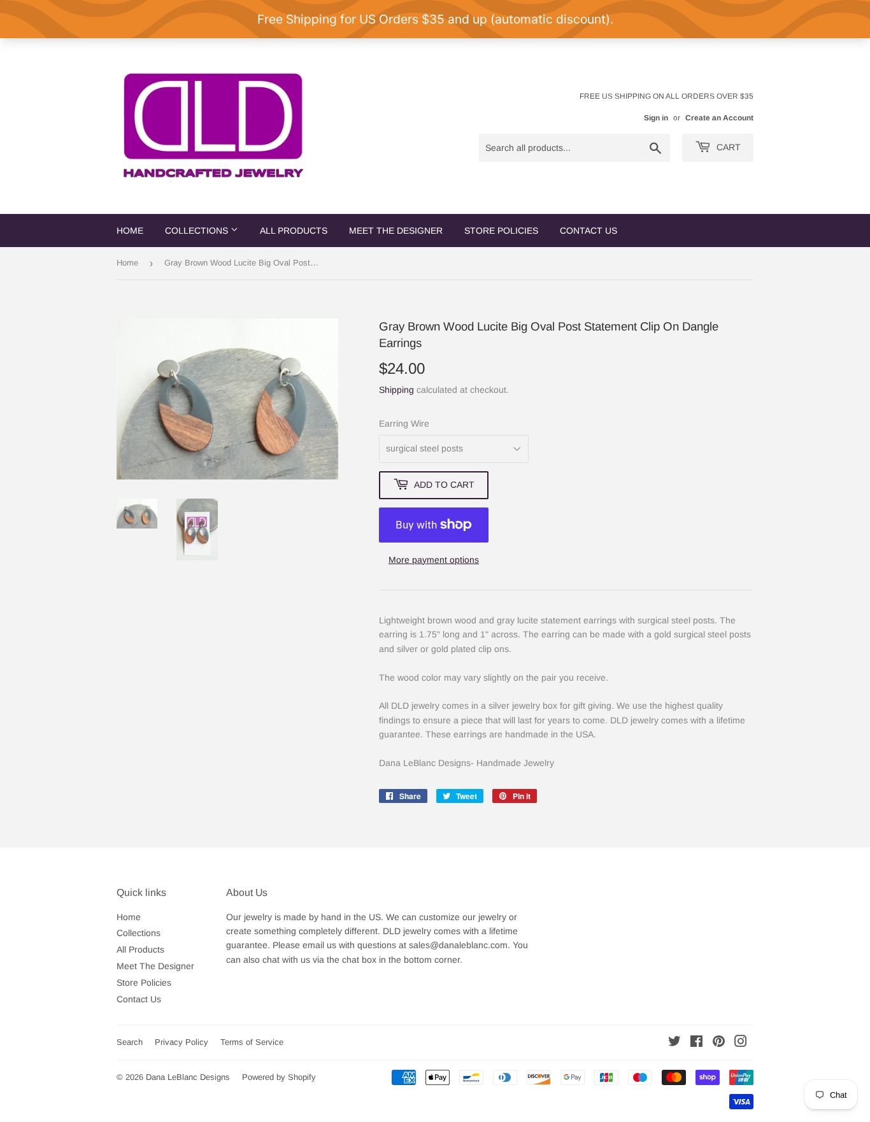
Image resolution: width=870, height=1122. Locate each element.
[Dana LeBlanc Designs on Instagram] (740, 1043)
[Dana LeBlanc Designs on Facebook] (696, 1043)
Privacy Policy (181, 1042)
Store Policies (501, 230)
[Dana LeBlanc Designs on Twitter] (674, 1043)
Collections (198, 230)
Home (130, 230)
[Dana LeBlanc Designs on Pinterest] (718, 1043)
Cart (727, 147)
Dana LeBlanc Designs (188, 1077)
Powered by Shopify (279, 1077)
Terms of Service (251, 1042)
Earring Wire (404, 423)
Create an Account (719, 117)
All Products (293, 230)
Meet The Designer (396, 230)
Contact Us (588, 230)
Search (130, 1042)
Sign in (656, 117)
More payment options (434, 560)
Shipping (396, 390)
